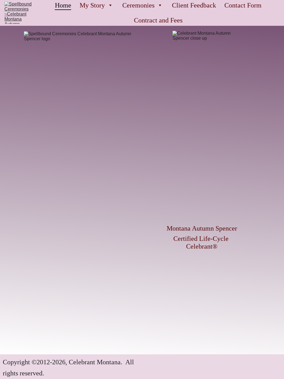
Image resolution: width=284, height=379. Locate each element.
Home (63, 5)
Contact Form (243, 5)
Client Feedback (194, 5)
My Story (92, 5)
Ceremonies (138, 5)
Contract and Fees (158, 20)
